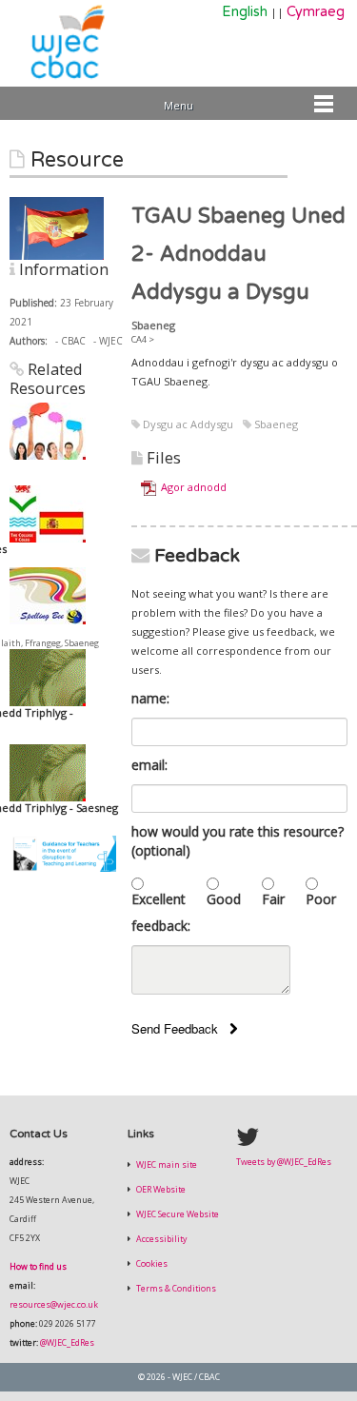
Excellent (158, 899)
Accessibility (160, 1239)
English (245, 12)
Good (224, 899)
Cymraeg (316, 12)
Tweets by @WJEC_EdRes (283, 1162)
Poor (321, 899)
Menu (178, 105)
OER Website (160, 1189)
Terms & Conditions (175, 1288)
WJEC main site (165, 1165)
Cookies (151, 1264)
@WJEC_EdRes (67, 1343)
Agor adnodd (194, 487)
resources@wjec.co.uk (54, 1305)
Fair (273, 899)
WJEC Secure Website (176, 1214)
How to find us (38, 1267)
